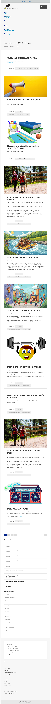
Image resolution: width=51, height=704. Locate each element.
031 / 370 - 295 (15, 648)
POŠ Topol (34, 68)
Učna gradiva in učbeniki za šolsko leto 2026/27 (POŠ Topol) (23, 147)
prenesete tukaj (10, 62)
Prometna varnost (7, 683)
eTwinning (7, 600)
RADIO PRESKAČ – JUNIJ (17, 509)
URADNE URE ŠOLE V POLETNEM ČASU (23, 100)
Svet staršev (7, 619)
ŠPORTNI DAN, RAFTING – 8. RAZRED (22, 258)
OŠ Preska (17, 114)
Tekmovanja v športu (10, 624)
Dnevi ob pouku (12, 223)
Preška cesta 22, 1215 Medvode (14, 646)
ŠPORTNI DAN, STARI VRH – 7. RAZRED (23, 311)
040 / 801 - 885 (15, 650)
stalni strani (20, 516)
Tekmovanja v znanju (10, 627)
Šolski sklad (6, 679)
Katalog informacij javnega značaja (10, 672)
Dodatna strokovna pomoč (8, 676)
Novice (27, 68)
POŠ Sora (21, 114)
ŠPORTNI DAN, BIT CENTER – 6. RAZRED (24, 367)
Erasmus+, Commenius (9, 597)
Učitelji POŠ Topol (7, 670)
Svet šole (5, 681)
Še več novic (8, 586)
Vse (37, 68)
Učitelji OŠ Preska (7, 666)
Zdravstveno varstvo (7, 685)
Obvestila (30, 68)
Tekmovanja (7, 622)
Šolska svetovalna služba (8, 674)
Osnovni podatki (7, 663)
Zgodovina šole (7, 687)
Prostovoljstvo (8, 616)
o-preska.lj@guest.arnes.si (13, 651)
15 (15, 534)
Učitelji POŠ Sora (7, 668)
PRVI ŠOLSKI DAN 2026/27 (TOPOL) (22, 58)
